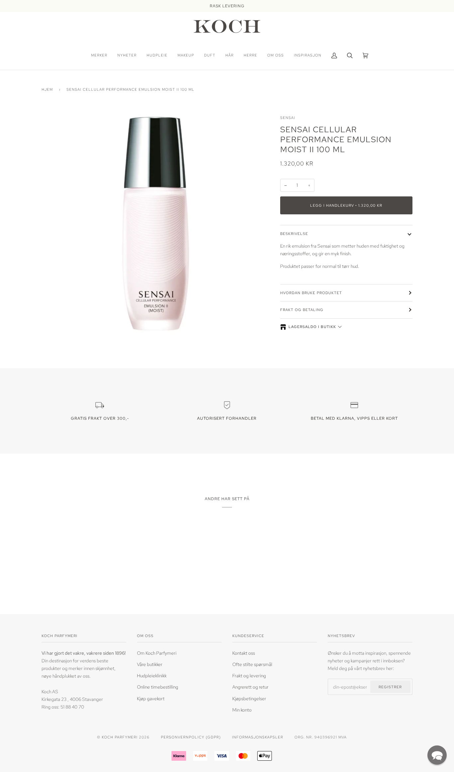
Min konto (242, 710)
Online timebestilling (157, 687)
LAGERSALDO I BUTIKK (312, 326)
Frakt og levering (249, 675)
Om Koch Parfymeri (156, 653)
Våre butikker (150, 664)
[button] (437, 755)
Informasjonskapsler (257, 736)
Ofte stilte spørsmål (252, 664)
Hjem (47, 89)
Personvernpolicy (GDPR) (191, 736)
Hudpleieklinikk (152, 675)
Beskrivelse (294, 233)
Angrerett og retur (250, 687)
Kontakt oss (243, 653)
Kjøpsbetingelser (249, 698)
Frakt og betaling (301, 309)
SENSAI (287, 117)
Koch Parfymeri (120, 736)
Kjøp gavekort (151, 698)
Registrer (390, 686)
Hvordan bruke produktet (311, 292)
